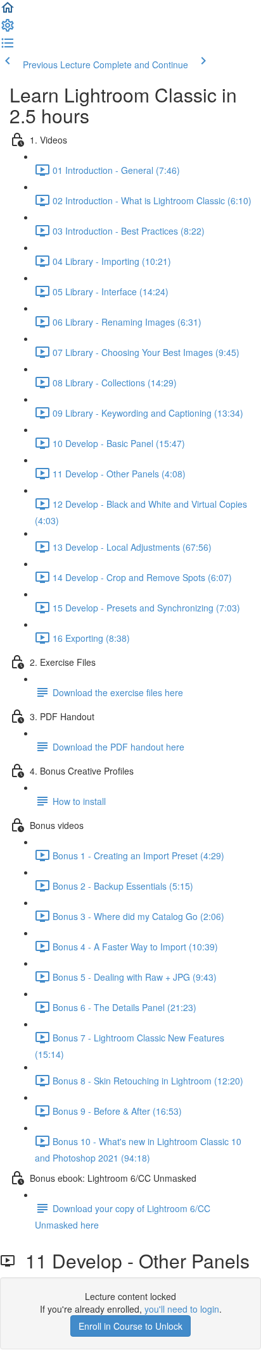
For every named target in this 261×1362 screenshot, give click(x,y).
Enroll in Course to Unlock (130, 1326)
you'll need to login (181, 1309)
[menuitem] (7, 29)
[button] (7, 11)
